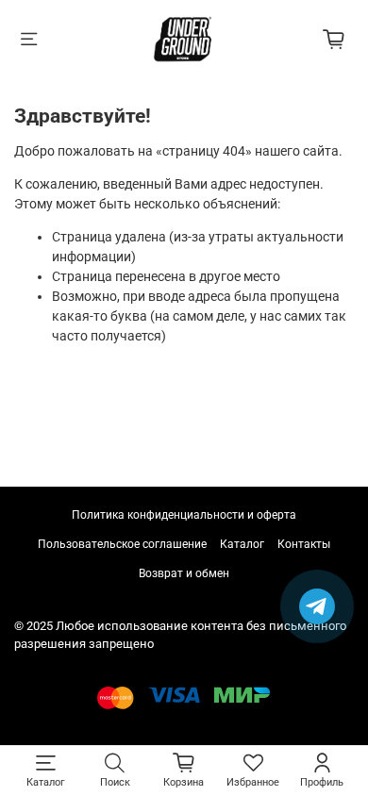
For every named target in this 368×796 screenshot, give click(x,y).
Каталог (242, 544)
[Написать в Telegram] (317, 606)
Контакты (303, 544)
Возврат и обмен (184, 573)
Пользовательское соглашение (122, 544)
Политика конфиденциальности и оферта (184, 515)
